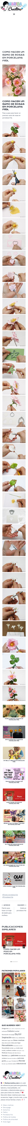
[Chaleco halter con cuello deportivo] (8, 1001)
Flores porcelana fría (10, 895)
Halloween (4, 1040)
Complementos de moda (19, 1028)
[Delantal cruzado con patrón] (20, 991)
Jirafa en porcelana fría (21, 908)
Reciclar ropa (5, 1063)
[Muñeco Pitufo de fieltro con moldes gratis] (8, 1012)
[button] (14, 14)
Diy (16, 1034)
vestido (14, 1063)
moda (15, 1048)
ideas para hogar (16, 1043)
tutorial (10, 1063)
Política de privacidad (10, 1119)
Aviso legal (6, 1122)
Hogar (8, 1040)
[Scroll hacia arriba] (26, 1122)
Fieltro (14, 1038)
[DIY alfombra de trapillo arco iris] (8, 979)
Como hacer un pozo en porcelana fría (12, 951)
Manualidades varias (7, 1048)
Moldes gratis (19, 1050)
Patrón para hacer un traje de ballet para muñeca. (6, 910)
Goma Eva (22, 1038)
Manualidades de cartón (17, 1045)
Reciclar (22, 1061)
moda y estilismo (7, 1050)
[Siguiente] (24, 946)
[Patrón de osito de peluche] (20, 1003)
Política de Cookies (9, 1117)
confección (4, 1031)
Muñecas (4, 1053)
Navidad (4, 1055)
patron (9, 1055)
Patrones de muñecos (12, 1058)
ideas (11, 1040)
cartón (13, 1028)
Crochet (16, 1031)
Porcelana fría (7, 897)
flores (17, 1037)
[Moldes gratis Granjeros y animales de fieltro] (20, 979)
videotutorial (21, 1063)
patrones (14, 1055)
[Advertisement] (14, 32)
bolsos (10, 1028)
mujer (23, 1050)
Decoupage (11, 1034)
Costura (10, 1031)
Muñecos (19, 1053)
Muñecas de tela (12, 1053)
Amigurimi (5, 1028)
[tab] (12, 961)
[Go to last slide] (4, 946)
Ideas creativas (18, 1040)
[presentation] (14, 939)
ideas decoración (6, 1043)
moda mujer (19, 1048)
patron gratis (8, 1061)
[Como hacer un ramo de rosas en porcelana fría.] (20, 1016)
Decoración (5, 1034)
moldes (14, 1050)
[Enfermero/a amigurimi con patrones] (8, 991)
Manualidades (7, 1045)
